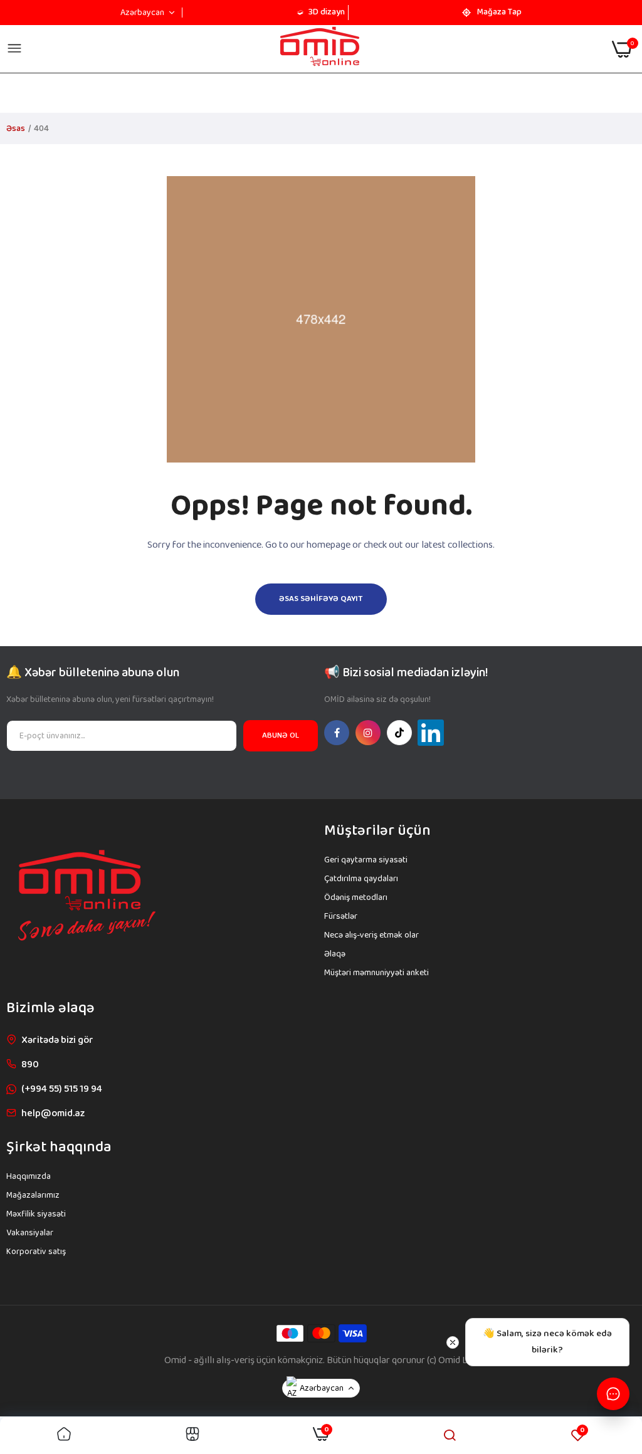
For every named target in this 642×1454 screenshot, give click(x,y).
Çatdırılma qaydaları (361, 879)
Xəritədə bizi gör (57, 1040)
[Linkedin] (430, 732)
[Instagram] (368, 732)
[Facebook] (336, 732)
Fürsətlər (340, 916)
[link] (64, 1435)
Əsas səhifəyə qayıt (321, 598)
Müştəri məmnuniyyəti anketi (376, 973)
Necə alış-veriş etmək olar (371, 935)
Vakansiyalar (29, 1233)
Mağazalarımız (33, 1195)
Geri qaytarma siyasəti (366, 860)
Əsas (15, 128)
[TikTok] (399, 732)
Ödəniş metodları (355, 897)
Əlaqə (334, 954)
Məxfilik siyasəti (36, 1214)
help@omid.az (53, 1113)
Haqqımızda (28, 1176)
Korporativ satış (36, 1251)
